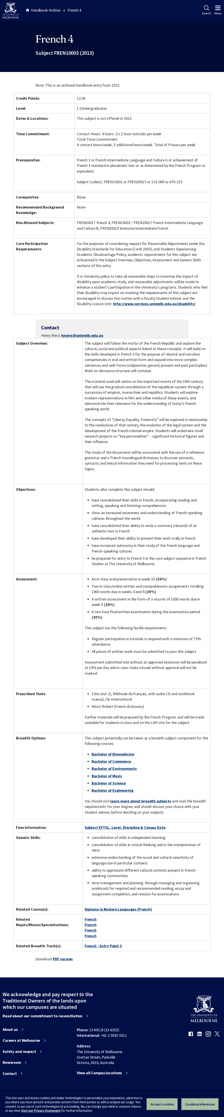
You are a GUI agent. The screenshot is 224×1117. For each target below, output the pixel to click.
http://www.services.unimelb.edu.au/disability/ (154, 303)
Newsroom (12, 1062)
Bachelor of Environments (114, 768)
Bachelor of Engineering (112, 790)
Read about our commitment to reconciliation (42, 1016)
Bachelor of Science (109, 783)
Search (206, 13)
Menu (217, 13)
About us (10, 1029)
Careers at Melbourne (21, 1040)
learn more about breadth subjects (140, 801)
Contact (10, 1073)
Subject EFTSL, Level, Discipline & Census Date (125, 827)
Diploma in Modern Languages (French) (118, 909)
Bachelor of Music (107, 775)
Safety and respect (19, 1051)
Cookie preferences (200, 1104)
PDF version (63, 958)
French (90, 919)
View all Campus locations (99, 1073)
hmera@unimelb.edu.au (82, 335)
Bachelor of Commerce (111, 761)
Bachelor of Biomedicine (113, 754)
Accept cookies (162, 1104)
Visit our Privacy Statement (40, 1110)
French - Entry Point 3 (103, 945)
